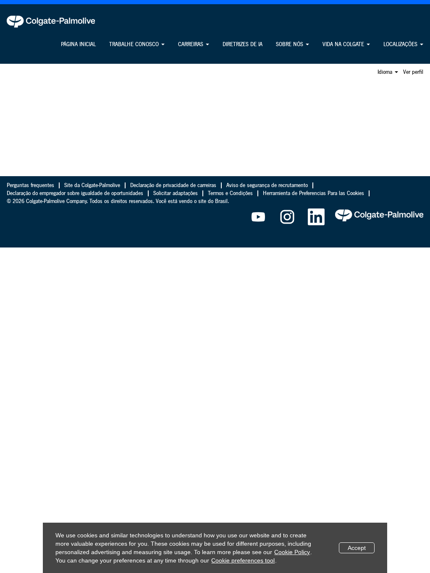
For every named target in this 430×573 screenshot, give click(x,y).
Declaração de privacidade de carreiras (173, 185)
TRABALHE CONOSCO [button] (134, 44)
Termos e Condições (230, 193)
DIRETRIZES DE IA (242, 44)
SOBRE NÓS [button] (290, 44)
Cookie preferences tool (243, 560)
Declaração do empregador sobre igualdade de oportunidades (75, 193)
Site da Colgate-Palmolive (92, 185)
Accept (357, 547)
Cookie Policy (292, 552)
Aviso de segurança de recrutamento (267, 185)
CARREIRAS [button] (191, 44)
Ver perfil (413, 72)
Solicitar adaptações (175, 193)
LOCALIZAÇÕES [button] (401, 44)
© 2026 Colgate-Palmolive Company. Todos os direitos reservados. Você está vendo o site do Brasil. (118, 201)
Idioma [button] (386, 72)
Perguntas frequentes (30, 185)
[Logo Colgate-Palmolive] (50, 21)
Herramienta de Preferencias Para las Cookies (313, 193)
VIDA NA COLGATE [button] (344, 44)
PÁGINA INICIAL (78, 44)
